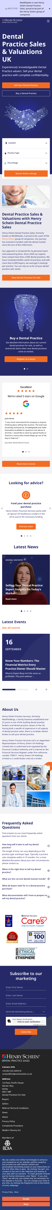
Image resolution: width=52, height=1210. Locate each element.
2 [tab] (27, 369)
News (4, 1112)
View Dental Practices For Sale (26, 277)
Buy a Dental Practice (26, 93)
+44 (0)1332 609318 (11, 1070)
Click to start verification (28, 1021)
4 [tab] (30, 536)
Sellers (5, 1103)
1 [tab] (24, 369)
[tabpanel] (26, 79)
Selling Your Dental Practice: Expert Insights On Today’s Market (24, 589)
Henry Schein (8, 239)
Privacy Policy (8, 1121)
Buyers (5, 1099)
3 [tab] (29, 452)
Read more (11, 599)
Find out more (26, 526)
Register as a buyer (26, 359)
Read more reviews (26, 463)
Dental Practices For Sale (13, 1094)
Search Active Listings (26, 173)
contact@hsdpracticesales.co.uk (17, 1073)
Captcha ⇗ (39, 1025)
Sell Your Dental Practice (26, 85)
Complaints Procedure (12, 1125)
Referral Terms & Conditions (15, 1108)
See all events (11, 628)
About (5, 1117)
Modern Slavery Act (11, 1130)
